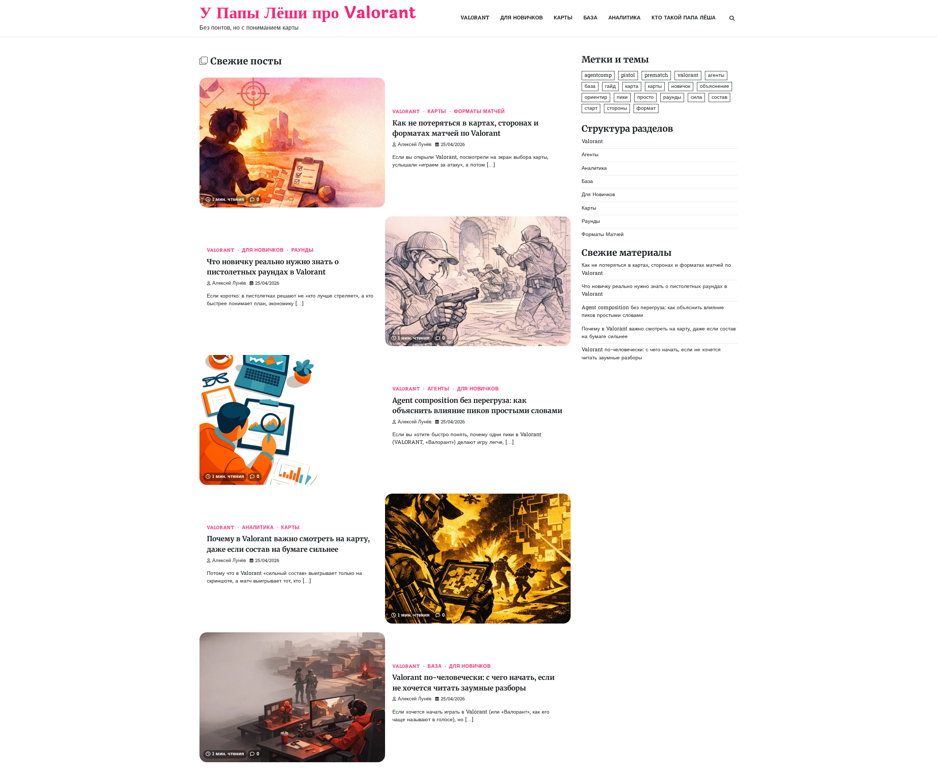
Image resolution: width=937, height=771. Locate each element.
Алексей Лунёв (415, 145)
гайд (610, 86)
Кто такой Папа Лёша (684, 18)
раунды (672, 97)
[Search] (732, 18)
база (590, 86)
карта (631, 86)
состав (719, 97)
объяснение (714, 86)
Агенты (438, 389)
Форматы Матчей (479, 112)
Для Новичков (521, 18)
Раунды (302, 250)
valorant (687, 75)
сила (696, 97)
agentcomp (598, 75)
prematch (656, 75)
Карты (563, 18)
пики (622, 97)
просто (645, 97)
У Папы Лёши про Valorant (307, 13)
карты (655, 86)
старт (591, 108)
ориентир (596, 97)
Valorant (474, 18)
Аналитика (624, 18)
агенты (716, 75)
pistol (628, 75)
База (590, 18)
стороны (617, 108)
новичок (680, 86)
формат (646, 108)
